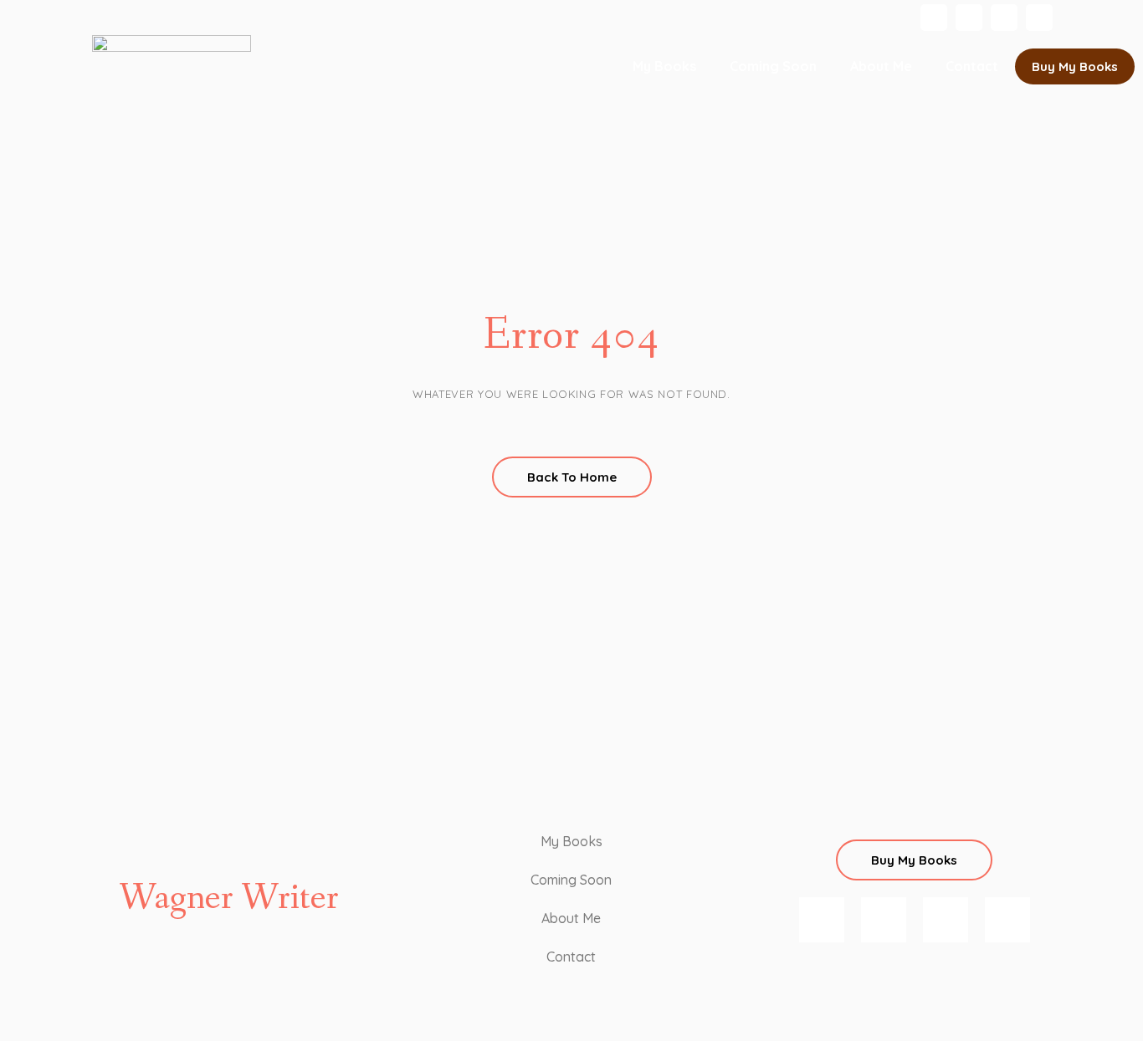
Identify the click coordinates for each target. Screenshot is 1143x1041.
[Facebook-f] (969, 17)
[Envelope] (1039, 17)
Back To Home (572, 477)
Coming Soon (773, 66)
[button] (1075, 66)
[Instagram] (933, 17)
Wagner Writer (229, 898)
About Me (881, 66)
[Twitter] (1004, 17)
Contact (972, 66)
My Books (664, 66)
